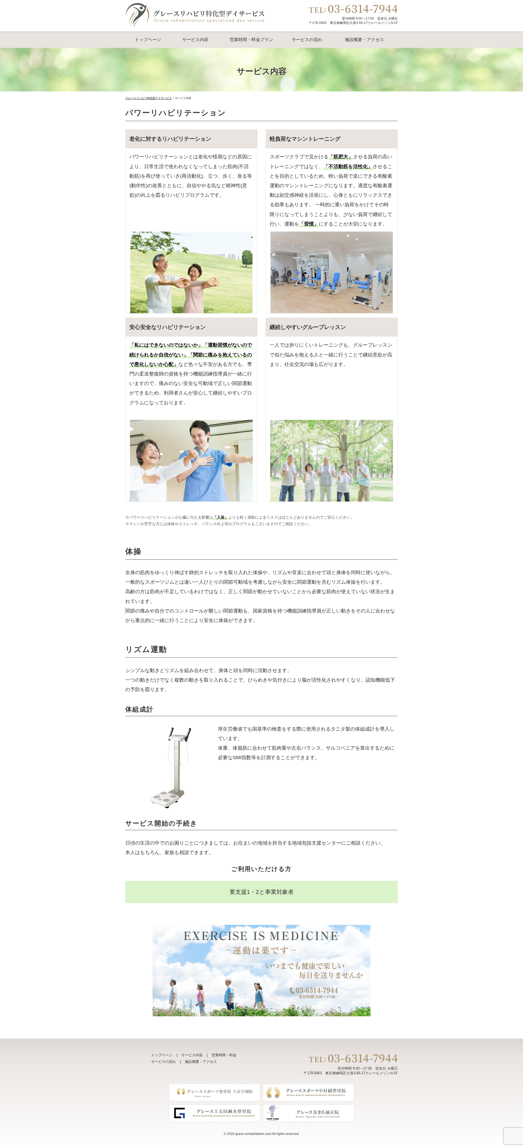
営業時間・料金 (224, 1055)
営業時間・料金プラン (251, 39)
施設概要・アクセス (364, 39)
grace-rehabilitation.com (253, 1134)
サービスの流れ (307, 39)
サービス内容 (195, 39)
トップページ (148, 39)
